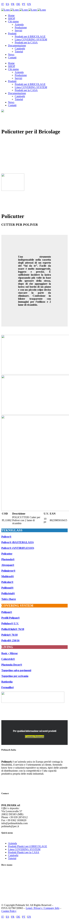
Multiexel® (7, 576)
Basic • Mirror (9, 653)
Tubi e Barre (8, 599)
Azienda (12, 843)
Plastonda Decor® (11, 664)
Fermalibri (7, 687)
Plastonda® (8, 559)
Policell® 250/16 (10, 640)
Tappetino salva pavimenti (16, 670)
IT (2, 4)
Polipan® (6, 612)
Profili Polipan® (10, 617)
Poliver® (6, 536)
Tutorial (12, 858)
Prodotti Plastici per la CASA (23, 852)
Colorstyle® (8, 659)
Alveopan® (7, 565)
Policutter (6, 553)
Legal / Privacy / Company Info (42, 908)
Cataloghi (13, 855)
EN (29, 4)
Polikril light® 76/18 (12, 629)
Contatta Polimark (34, 736)
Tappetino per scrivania (14, 676)
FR (12, 4)
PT (23, 4)
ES (7, 4)
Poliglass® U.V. (10, 623)
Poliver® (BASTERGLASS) (17, 542)
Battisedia (7, 681)
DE (18, 4)
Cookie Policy (8, 911)
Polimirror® (8, 570)
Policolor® (7, 582)
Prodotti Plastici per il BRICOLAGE (27, 846)
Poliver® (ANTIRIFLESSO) (17, 548)
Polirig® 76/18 (9, 634)
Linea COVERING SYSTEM (24, 849)
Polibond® (7, 587)
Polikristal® (8, 593)
